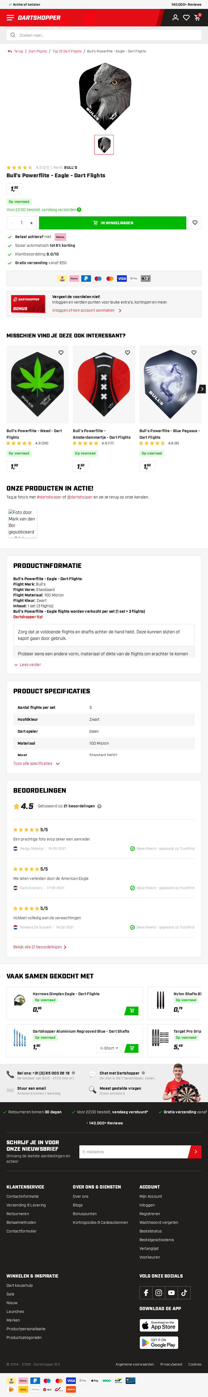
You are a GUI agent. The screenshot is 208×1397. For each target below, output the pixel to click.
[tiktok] (184, 1292)
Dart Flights (38, 51)
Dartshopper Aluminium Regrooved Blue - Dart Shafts (81, 1031)
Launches (15, 1311)
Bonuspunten (85, 1214)
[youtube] (171, 1292)
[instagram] (158, 1292)
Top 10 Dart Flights (67, 51)
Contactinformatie (22, 1196)
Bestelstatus (150, 1231)
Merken (13, 1320)
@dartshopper (80, 497)
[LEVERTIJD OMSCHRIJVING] (79, 209)
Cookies (195, 1364)
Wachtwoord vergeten (158, 1222)
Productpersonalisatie (26, 1329)
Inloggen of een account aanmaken (83, 310)
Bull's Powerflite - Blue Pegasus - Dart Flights (169, 434)
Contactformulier (21, 1231)
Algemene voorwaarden (135, 1364)
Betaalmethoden (21, 1222)
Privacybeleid (171, 1364)
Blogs (78, 1205)
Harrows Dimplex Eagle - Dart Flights (66, 994)
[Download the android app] (158, 1342)
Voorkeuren (149, 1257)
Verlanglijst (149, 1248)
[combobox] (107, 36)
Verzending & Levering (26, 1205)
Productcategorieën (24, 1337)
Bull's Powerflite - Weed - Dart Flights (34, 434)
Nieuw (11, 1303)
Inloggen (147, 1205)
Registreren (149, 1214)
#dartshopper (49, 497)
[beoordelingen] (99, 806)
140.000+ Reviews (186, 4)
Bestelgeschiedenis (156, 1240)
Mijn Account (150, 1196)
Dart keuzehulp (19, 1285)
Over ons (80, 1196)
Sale (10, 1294)
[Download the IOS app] (158, 1325)
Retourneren (17, 1214)
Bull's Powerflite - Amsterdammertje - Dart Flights (102, 434)
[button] (23, 523)
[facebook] (145, 1292)
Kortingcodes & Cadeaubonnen (100, 1222)
